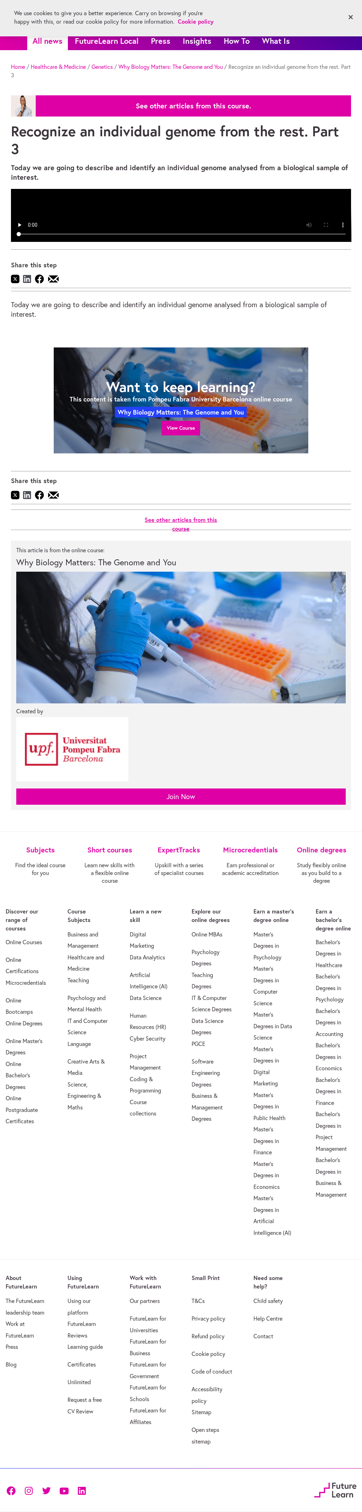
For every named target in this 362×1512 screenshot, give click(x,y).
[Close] (350, 17)
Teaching (78, 980)
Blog (11, 1364)
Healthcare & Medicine (58, 66)
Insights (197, 41)
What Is (276, 41)
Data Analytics (147, 957)
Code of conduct (212, 1371)
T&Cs (198, 1300)
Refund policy (208, 1336)
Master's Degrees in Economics (266, 1175)
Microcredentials (26, 982)
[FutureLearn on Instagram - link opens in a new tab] (28, 1490)
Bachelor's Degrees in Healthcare (329, 954)
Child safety (268, 1300)
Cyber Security (147, 1038)
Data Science (146, 997)
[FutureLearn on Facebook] (13, 1490)
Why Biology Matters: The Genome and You (170, 66)
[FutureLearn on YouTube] (64, 1490)
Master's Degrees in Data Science (272, 1026)
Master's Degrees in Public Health (269, 1106)
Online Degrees (24, 1023)
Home (18, 66)
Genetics (102, 66)
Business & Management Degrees (207, 1107)
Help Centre (267, 1318)
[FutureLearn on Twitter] (46, 1490)
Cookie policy (208, 1353)
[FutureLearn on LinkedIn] (81, 1490)
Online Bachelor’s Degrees (18, 1075)
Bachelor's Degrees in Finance (328, 1091)
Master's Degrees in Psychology (267, 946)
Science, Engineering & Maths (84, 1096)
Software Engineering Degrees (206, 1073)
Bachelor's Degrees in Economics (329, 1057)
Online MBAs (207, 934)
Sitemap (201, 1412)
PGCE (198, 1043)
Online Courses (24, 942)
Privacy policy (208, 1318)
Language (79, 1043)
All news (48, 41)
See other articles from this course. (193, 106)
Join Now (181, 796)
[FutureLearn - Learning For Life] (335, 1489)
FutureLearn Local (107, 41)
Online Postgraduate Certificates (22, 1110)
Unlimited (79, 1382)
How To (237, 41)
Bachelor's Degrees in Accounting (329, 1022)
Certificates (82, 1364)
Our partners (145, 1300)
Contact (263, 1336)
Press (160, 41)
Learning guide (85, 1346)
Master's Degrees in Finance (266, 1141)
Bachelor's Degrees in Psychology (330, 988)
